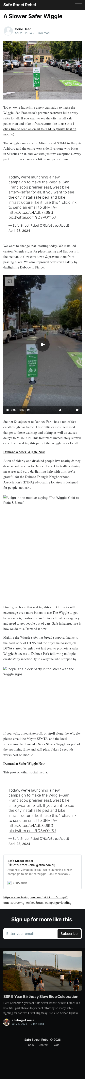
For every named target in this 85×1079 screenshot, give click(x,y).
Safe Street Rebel (19, 4)
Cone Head (23, 29)
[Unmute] (60, 410)
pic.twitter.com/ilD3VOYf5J (32, 217)
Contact (43, 1044)
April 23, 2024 (19, 231)
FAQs (56, 1044)
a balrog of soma (23, 1020)
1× (28, 409)
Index (31, 1044)
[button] (78, 5)
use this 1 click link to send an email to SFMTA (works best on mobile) (39, 128)
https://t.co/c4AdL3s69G (30, 212)
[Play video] (42, 344)
